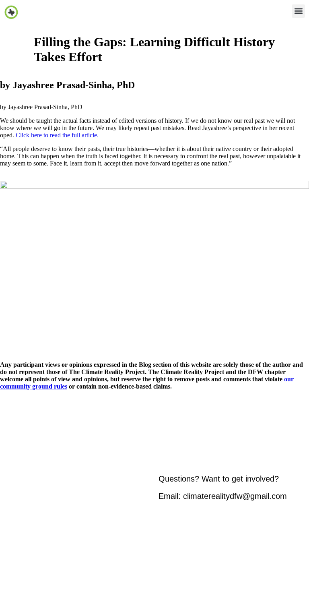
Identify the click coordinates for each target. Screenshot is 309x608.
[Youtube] (213, 557)
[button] (298, 11)
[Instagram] (169, 557)
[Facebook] (191, 557)
